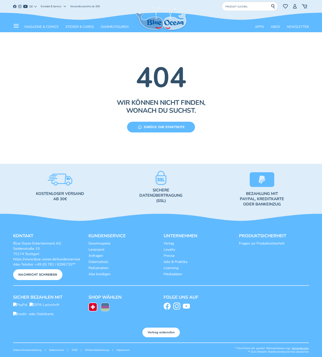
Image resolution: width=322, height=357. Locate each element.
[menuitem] (92, 307)
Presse (169, 255)
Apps (259, 27)
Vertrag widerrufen (161, 332)
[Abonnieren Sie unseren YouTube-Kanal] (187, 306)
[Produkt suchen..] (274, 6)
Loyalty (169, 249)
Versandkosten (300, 348)
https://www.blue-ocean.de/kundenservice (46, 259)
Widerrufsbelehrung (97, 350)
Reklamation (98, 268)
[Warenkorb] (304, 6)
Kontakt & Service (51, 6)
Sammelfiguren (115, 27)
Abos (275, 27)
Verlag (169, 243)
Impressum (123, 350)
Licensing (171, 268)
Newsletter (298, 27)
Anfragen (95, 255)
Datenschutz (98, 261)
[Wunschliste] (285, 6)
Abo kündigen (99, 274)
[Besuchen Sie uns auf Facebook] (168, 306)
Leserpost (96, 249)
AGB (74, 350)
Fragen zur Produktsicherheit (262, 243)
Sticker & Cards (79, 27)
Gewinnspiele (99, 243)
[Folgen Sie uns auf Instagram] (177, 306)
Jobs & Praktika (175, 261)
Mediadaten (173, 274)
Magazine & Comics (41, 27)
